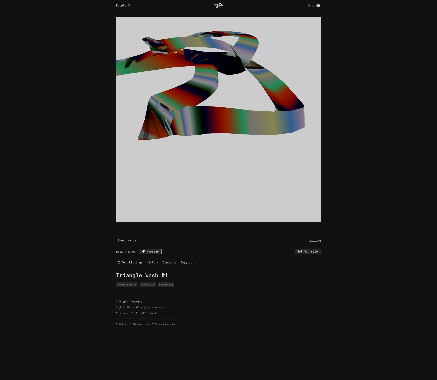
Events (121, 5)
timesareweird (127, 240)
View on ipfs (140, 324)
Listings (136, 262)
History (153, 262)
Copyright (188, 262)
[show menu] (318, 5)
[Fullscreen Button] (214, 225)
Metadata (121, 324)
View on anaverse (165, 324)
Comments (170, 262)
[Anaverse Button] (222, 225)
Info (121, 262)
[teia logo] (218, 5)
